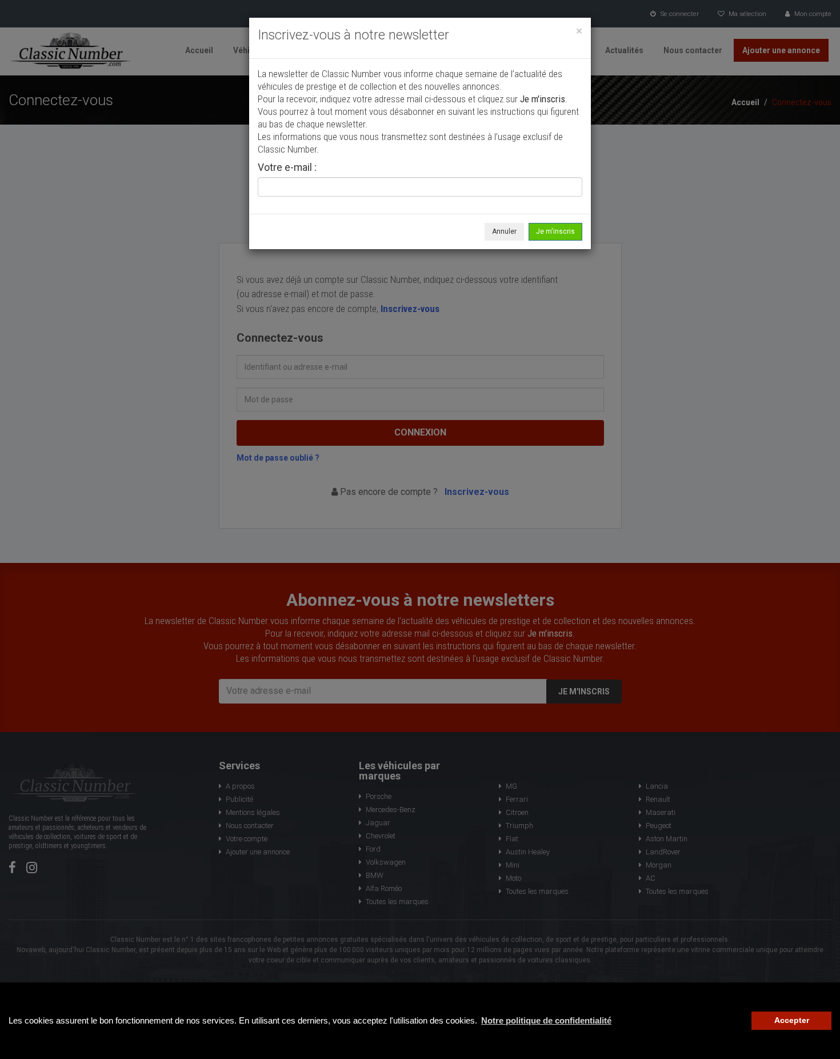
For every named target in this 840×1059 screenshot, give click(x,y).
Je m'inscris (555, 231)
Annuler (504, 231)
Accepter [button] (791, 1020)
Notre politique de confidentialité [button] (546, 1020)
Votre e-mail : (287, 168)
